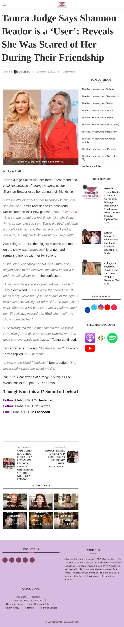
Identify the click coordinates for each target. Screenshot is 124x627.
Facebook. (43, 412)
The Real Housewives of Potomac (99, 149)
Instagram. (47, 400)
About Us (21, 597)
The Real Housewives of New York (99, 131)
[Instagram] (18, 560)
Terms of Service (48, 607)
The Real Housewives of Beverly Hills (101, 96)
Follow (8, 400)
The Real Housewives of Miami (97, 117)
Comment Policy (14, 604)
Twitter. (45, 406)
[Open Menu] (4, 4)
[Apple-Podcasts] (90, 334)
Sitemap (29, 607)
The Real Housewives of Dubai (97, 110)
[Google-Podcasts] (101, 334)
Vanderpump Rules (91, 166)
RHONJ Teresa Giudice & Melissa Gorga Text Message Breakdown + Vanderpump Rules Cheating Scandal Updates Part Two (112, 205)
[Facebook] (5, 560)
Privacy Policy (12, 607)
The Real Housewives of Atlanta (98, 89)
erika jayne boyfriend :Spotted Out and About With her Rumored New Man (112, 273)
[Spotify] (112, 334)
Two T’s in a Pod (65, 212)
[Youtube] (90, 345)
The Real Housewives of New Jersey (100, 124)
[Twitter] (11, 560)
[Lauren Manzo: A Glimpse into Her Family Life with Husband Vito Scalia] (91, 237)
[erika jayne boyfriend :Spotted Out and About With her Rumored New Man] (91, 268)
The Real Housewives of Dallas (98, 103)
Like (6, 412)
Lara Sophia (23, 71)
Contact (36, 597)
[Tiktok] (25, 560)
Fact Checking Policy (39, 604)
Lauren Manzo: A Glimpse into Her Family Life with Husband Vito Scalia (111, 242)
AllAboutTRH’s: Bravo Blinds (28, 600)
